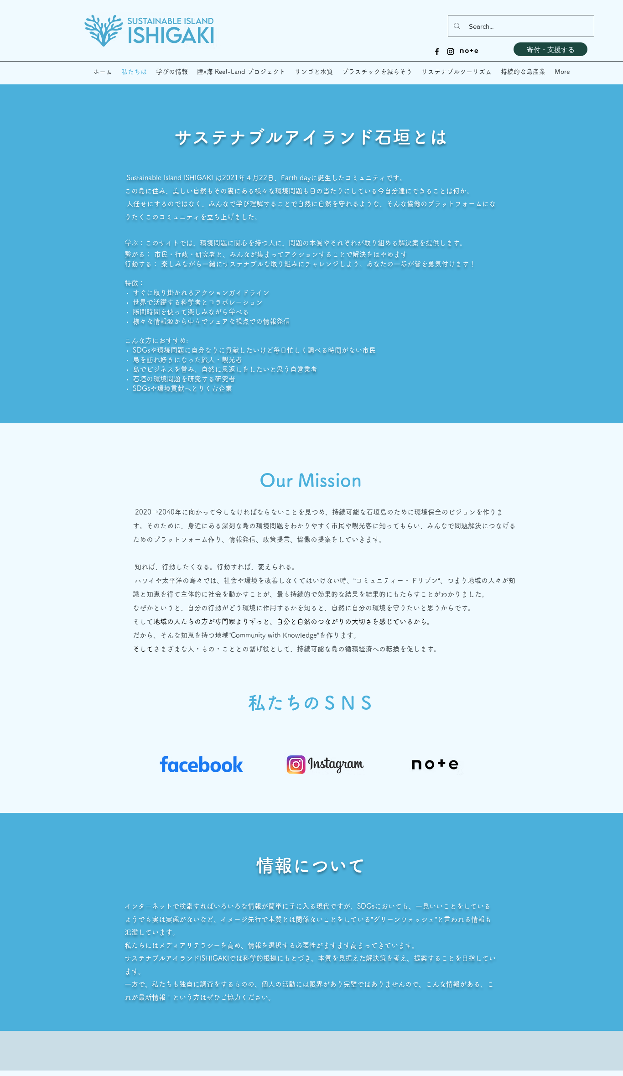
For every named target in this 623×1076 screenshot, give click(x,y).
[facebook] (436, 51)
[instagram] (450, 51)
